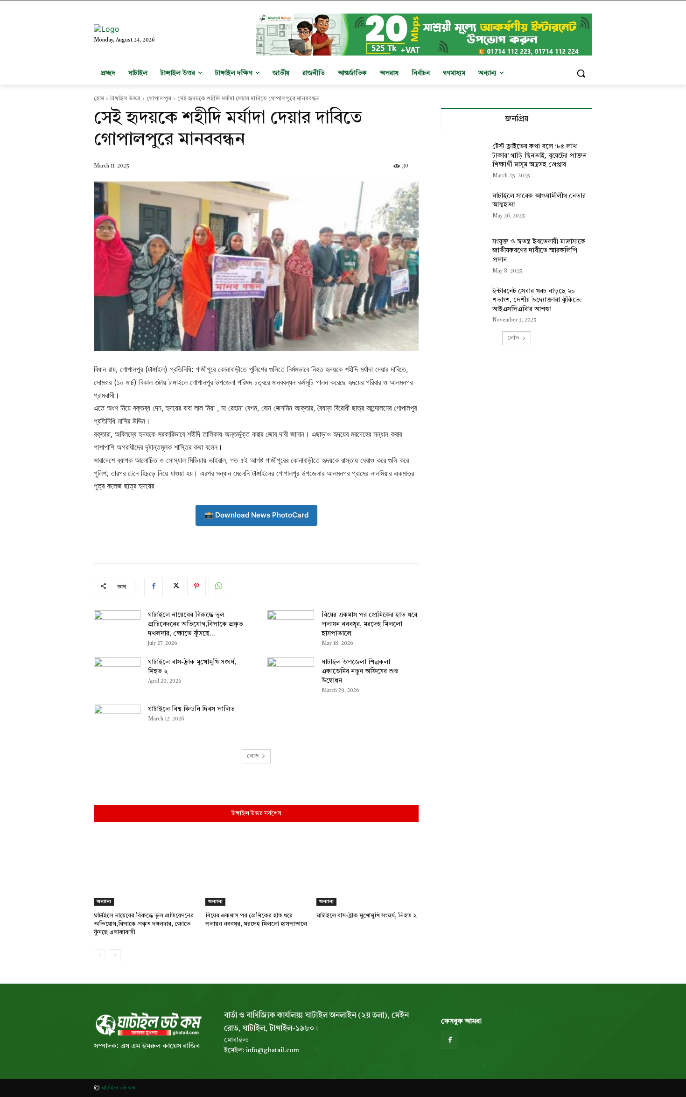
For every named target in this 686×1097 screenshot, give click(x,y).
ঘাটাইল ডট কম (118, 1088)
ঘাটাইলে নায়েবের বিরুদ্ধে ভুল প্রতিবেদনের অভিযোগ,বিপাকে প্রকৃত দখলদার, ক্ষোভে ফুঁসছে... (195, 624)
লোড (253, 756)
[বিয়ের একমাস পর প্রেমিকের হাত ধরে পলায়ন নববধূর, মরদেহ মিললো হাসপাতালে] (290, 626)
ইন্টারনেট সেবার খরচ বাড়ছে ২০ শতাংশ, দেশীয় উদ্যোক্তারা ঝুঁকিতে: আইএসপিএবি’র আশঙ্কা (536, 300)
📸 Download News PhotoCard (256, 514)
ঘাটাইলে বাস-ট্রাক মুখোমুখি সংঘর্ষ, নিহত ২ (366, 916)
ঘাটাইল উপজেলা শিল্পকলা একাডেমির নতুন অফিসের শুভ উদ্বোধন (360, 671)
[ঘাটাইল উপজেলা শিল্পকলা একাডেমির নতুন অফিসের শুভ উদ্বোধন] (290, 673)
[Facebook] (153, 587)
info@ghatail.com (272, 1050)
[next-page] (114, 955)
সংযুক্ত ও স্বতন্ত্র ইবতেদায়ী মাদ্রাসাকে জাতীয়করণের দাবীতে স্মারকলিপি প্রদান (538, 250)
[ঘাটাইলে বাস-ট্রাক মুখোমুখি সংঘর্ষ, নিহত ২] (117, 673)
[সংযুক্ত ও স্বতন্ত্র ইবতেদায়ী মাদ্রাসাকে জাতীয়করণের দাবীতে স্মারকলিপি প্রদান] (463, 253)
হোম (99, 99)
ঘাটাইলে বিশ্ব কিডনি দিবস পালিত (191, 709)
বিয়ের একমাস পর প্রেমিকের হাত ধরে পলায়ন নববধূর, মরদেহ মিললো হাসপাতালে (369, 624)
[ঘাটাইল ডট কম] (148, 1024)
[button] (581, 73)
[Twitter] (175, 587)
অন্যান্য (104, 901)
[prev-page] (99, 955)
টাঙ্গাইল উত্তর (125, 99)
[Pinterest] (196, 587)
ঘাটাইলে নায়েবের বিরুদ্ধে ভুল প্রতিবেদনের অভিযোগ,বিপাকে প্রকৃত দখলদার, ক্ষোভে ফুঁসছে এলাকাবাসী (144, 924)
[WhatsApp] (218, 587)
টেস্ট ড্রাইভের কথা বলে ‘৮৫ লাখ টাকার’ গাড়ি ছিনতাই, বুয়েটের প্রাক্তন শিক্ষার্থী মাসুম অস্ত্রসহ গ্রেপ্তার (539, 155)
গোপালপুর (159, 99)
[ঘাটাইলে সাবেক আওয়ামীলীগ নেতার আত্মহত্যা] (463, 208)
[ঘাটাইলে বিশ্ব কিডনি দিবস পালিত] (117, 721)
